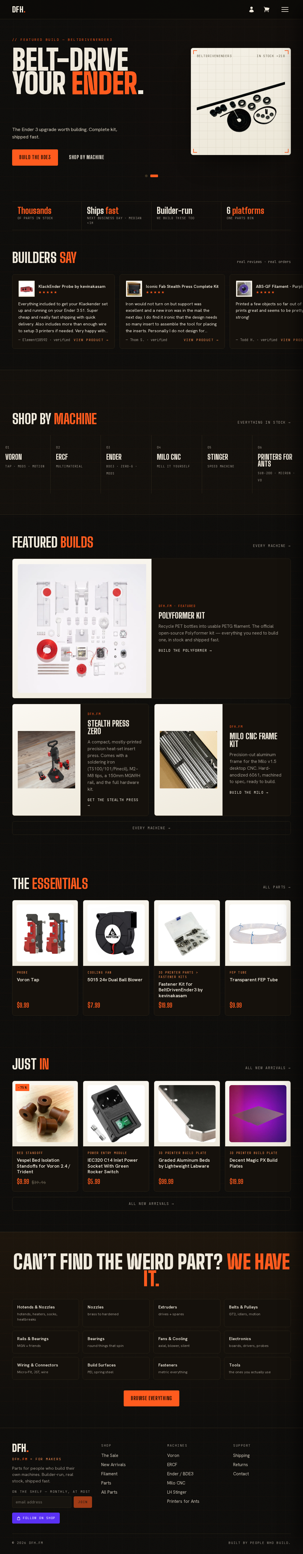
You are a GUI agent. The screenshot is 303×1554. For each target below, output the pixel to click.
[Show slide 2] (154, 176)
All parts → (277, 887)
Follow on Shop (39, 1518)
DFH (18, 9)
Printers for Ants (183, 1501)
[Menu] (285, 9)
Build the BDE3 (35, 157)
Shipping (241, 1455)
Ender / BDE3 (180, 1473)
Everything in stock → (264, 422)
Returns (240, 1464)
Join (83, 1502)
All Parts (109, 1492)
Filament (109, 1473)
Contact (241, 1473)
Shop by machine (86, 157)
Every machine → (272, 545)
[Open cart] (266, 9)
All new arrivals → (268, 1068)
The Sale (109, 1455)
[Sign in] (251, 9)
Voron (173, 1455)
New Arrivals (113, 1464)
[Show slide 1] (146, 176)
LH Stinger (177, 1492)
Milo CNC (176, 1483)
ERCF (172, 1464)
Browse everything (151, 1398)
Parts (106, 1483)
